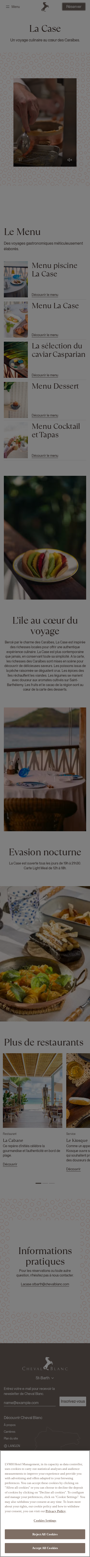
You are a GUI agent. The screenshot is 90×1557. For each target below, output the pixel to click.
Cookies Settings (45, 1520)
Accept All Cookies (45, 1548)
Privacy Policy (56, 1511)
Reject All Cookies (44, 1534)
